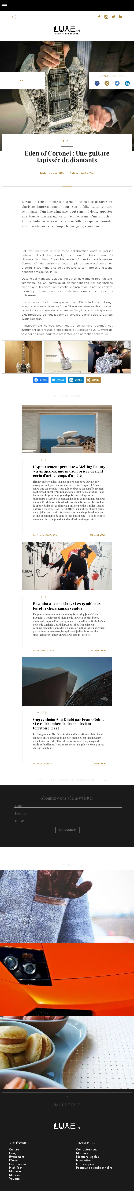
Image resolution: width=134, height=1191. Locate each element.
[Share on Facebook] (97, 83)
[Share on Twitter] (117, 83)
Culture (14, 1149)
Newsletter (83, 1160)
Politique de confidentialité (94, 1167)
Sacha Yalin (87, 173)
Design (13, 1153)
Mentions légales (87, 1157)
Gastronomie (17, 1164)
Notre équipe (85, 1164)
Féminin (14, 1160)
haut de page (67, 1105)
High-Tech (15, 1167)
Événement (16, 1157)
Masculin (15, 1171)
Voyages (15, 1178)
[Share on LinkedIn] (127, 83)
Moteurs (14, 1175)
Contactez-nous (86, 1149)
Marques (82, 1153)
